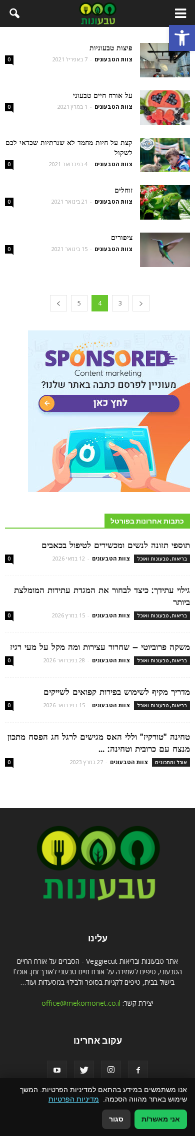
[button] (182, 38)
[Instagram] (111, 1071)
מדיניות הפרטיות (73, 1099)
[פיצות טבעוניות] (165, 60)
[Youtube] (57, 1071)
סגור (116, 1119)
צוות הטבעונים (113, 59)
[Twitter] (84, 1071)
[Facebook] (138, 1071)
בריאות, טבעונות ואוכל (162, 558)
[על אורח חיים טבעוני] (165, 107)
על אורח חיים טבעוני (102, 95)
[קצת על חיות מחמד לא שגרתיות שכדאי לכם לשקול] (165, 155)
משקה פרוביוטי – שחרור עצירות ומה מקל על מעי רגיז (100, 647)
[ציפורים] (165, 250)
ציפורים (121, 238)
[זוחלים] (165, 202)
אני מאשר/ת (161, 1119)
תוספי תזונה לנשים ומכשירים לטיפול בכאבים (116, 545)
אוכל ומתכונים (171, 762)
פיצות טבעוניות (111, 48)
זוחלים (123, 190)
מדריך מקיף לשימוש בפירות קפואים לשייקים (117, 692)
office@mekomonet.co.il (81, 1003)
